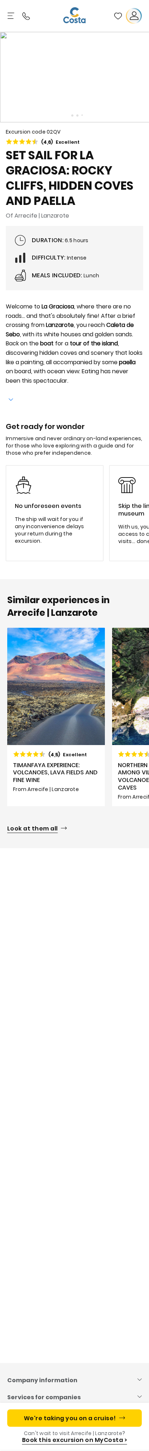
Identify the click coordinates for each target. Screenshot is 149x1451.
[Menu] (11, 16)
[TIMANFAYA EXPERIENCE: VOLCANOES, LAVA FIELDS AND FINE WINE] (56, 717)
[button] (118, 16)
